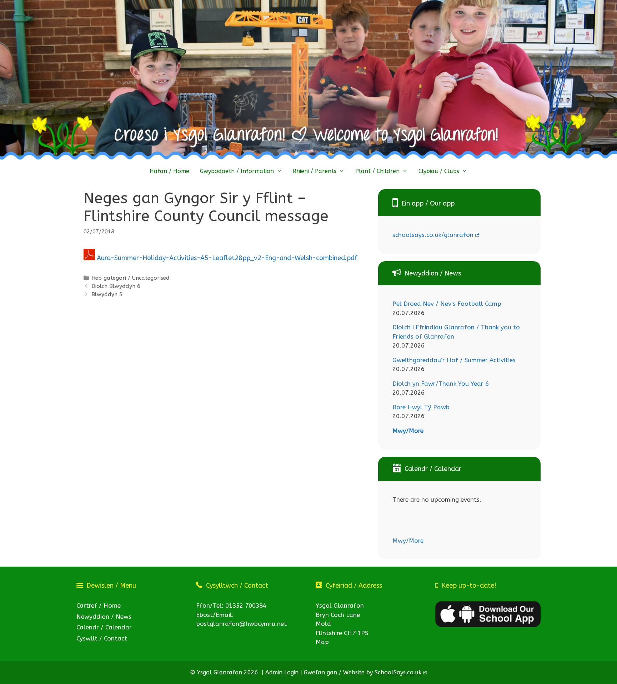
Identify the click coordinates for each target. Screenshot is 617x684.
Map (322, 641)
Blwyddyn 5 (106, 294)
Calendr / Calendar (104, 627)
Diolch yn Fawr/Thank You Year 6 (440, 383)
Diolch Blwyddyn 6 (115, 286)
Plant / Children (377, 171)
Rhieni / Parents (314, 171)
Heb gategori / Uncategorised (130, 278)
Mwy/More (407, 430)
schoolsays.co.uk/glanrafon (432, 234)
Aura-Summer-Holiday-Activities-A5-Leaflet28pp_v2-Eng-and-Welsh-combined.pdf (226, 258)
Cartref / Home (98, 605)
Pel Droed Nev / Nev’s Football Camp (446, 303)
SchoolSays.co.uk (398, 672)
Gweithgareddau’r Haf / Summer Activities (454, 360)
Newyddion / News (103, 616)
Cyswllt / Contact (101, 638)
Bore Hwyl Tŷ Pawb (421, 407)
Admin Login (282, 672)
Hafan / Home (169, 171)
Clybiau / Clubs (438, 171)
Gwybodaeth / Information (237, 171)
